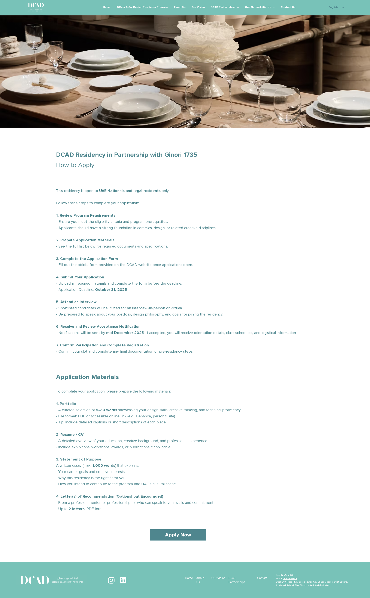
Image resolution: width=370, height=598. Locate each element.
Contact (262, 578)
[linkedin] (123, 580)
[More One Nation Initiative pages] (274, 7)
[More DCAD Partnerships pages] (238, 7)
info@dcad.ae (290, 578)
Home (189, 578)
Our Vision (218, 578)
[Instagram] (111, 580)
